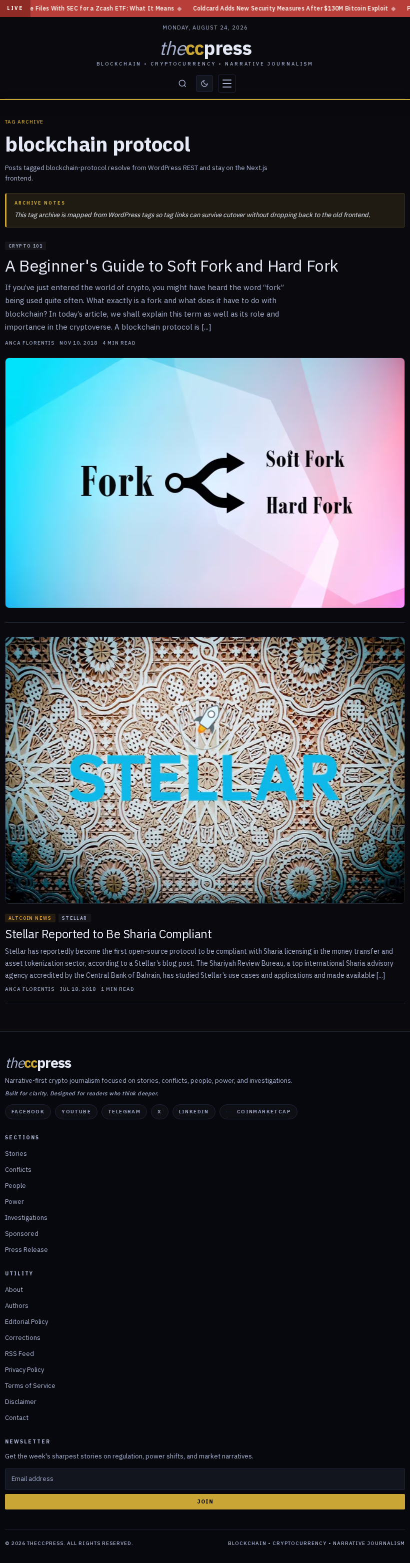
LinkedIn (194, 1111)
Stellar (75, 918)
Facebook (28, 1111)
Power (14, 1201)
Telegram (124, 1111)
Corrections (22, 1337)
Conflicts (18, 1169)
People (15, 1185)
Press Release (26, 1249)
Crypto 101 (25, 246)
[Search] (182, 83)
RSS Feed (19, 1353)
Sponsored (21, 1233)
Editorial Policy (26, 1321)
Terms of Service (30, 1385)
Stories (16, 1153)
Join (205, 1501)
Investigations (26, 1217)
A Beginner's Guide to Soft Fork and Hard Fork (171, 265)
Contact (16, 1417)
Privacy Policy (24, 1369)
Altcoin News (30, 918)
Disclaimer (20, 1401)
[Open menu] (227, 84)
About (14, 1289)
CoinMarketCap (264, 1111)
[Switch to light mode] (204, 83)
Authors (16, 1305)
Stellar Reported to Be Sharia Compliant (108, 934)
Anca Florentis (29, 343)
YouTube (76, 1111)
